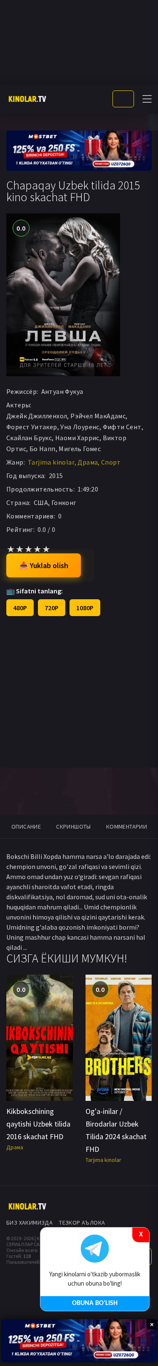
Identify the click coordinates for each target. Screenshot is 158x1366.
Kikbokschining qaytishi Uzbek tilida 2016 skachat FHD (38, 1123)
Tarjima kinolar (51, 462)
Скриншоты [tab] (73, 826)
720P (52, 607)
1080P (85, 607)
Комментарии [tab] (126, 826)
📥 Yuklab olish (43, 565)
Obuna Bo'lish (95, 1303)
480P (20, 607)
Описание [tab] (26, 826)
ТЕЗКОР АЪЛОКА (82, 1222)
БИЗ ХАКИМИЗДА (29, 1222)
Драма (88, 462)
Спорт (111, 462)
